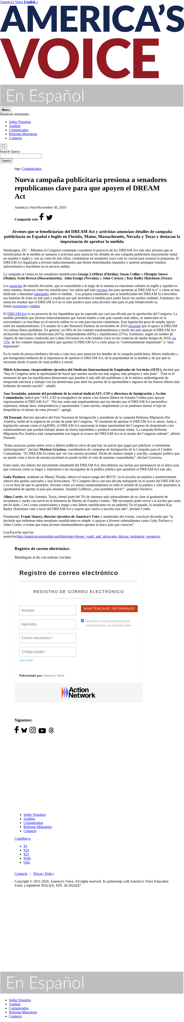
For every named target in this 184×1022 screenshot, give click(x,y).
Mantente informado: (15, 114)
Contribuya (23, 838)
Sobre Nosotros (20, 122)
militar (35, 306)
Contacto (15, 138)
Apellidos (29, 621)
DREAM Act (16, 314)
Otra (27, 862)
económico (20, 306)
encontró (134, 326)
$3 (25, 846)
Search (6, 160)
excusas (101, 290)
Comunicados (18, 130)
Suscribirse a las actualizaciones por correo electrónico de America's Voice (108, 623)
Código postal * (34, 649)
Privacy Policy (43, 874)
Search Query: (10, 151)
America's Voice (19, 2)
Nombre (27, 608)
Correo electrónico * (38, 635)
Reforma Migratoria (23, 134)
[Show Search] (3, 147)
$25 (26, 854)
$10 (26, 850)
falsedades (41, 294)
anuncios (16, 286)
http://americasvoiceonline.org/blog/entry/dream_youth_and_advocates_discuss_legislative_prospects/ (88, 536)
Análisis (14, 126)
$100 (27, 858)
